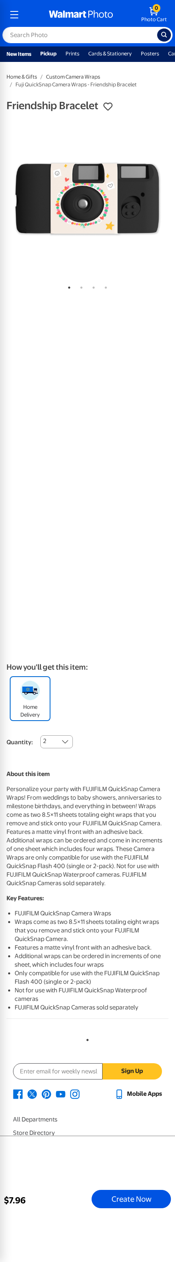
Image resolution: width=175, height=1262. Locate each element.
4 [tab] (104, 286)
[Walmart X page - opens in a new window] (32, 1093)
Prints (72, 54)
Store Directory (34, 1133)
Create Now (131, 1198)
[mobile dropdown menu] (14, 14)
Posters (150, 54)
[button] (107, 107)
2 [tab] (80, 286)
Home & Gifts (22, 77)
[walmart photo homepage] (81, 14)
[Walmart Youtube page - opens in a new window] (61, 1093)
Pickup (48, 54)
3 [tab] (92, 286)
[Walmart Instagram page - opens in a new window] (75, 1093)
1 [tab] (67, 286)
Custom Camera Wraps (73, 77)
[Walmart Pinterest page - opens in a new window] (46, 1093)
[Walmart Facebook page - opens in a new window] (18, 1093)
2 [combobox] (44, 741)
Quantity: (20, 742)
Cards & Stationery (110, 54)
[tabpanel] (87, 198)
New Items (19, 54)
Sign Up (132, 1071)
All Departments (35, 1119)
